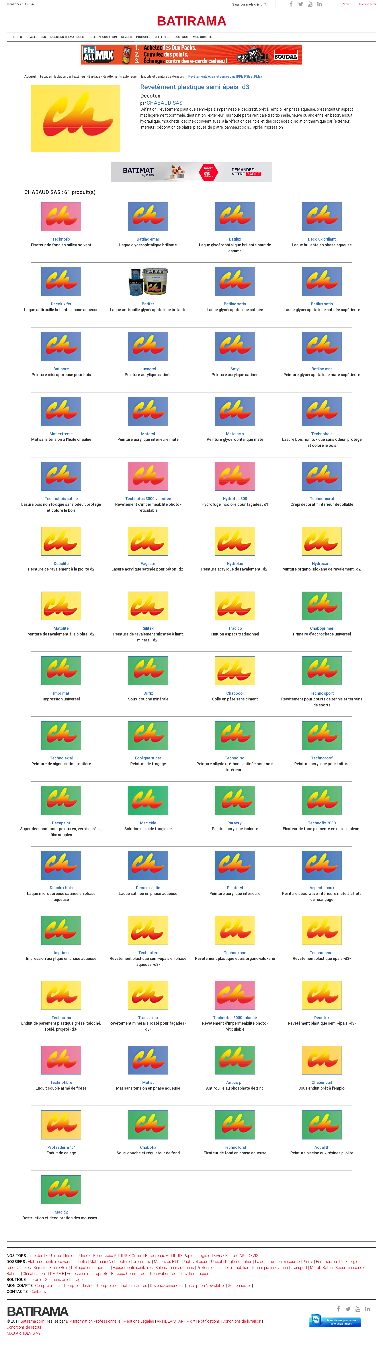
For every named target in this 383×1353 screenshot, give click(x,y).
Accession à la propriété (87, 1273)
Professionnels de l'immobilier (222, 1267)
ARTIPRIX (186, 1321)
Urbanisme (142, 1261)
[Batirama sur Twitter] (300, 4)
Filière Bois (58, 1267)
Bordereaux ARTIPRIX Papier (170, 1255)
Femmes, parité (329, 1261)
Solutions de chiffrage (64, 1279)
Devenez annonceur (167, 1285)
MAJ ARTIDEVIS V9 (24, 1333)
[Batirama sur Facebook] (291, 4)
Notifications (209, 1321)
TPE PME (55, 1273)
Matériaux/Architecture (110, 1261)
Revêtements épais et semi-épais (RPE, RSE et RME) (225, 76)
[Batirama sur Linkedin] (319, 4)
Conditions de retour (24, 1327)
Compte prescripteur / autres (122, 1285)
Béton (327, 1267)
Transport (299, 1267)
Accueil (30, 76)
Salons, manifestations (174, 1267)
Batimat (13, 1273)
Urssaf (216, 1261)
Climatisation (34, 1273)
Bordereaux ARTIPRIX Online (117, 1255)
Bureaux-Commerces (129, 1273)
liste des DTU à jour (45, 1255)
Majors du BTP (167, 1261)
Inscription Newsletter (206, 1285)
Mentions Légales (138, 1321)
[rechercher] (265, 3)
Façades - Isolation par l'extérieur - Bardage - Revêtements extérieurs (88, 76)
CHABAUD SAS (164, 103)
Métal (315, 1267)
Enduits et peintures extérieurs (162, 76)
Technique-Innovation (269, 1267)
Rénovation (159, 1273)
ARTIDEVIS (166, 1321)
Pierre (308, 1261)
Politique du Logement (90, 1267)
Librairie (35, 1279)
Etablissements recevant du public (57, 1261)
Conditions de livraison (242, 1321)
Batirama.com (32, 1321)
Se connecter (239, 1285)
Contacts (38, 1291)
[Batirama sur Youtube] (310, 4)
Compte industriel (79, 1285)
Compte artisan (48, 1285)
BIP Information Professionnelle (93, 1321)
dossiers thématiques (190, 1273)
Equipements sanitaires (133, 1267)
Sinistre (40, 1267)
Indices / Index (77, 1255)
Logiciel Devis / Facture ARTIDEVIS (227, 1255)
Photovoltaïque (195, 1261)
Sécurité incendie (350, 1267)
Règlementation (238, 1261)
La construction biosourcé (277, 1261)
